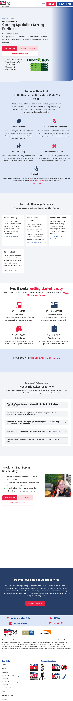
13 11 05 (66, 292)
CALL (25, 497)
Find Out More (36, 184)
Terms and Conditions (37, 181)
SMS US (51, 4)
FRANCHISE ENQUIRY (20, 53)
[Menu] (44, 4)
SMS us (30, 295)
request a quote (40, 295)
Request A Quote (28, 48)
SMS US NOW (10, 48)
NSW (8, 18)
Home (3, 18)
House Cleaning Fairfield (11, 236)
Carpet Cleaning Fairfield (12, 271)
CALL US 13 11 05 (65, 4)
